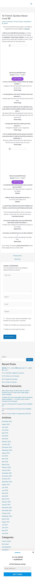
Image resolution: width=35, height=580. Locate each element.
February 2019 (6, 502)
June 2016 (5, 533)
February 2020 (6, 467)
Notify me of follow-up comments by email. (18, 325)
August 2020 (6, 453)
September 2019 (7, 481)
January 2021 (6, 444)
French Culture (18, 21)
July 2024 (5, 427)
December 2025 (7, 421)
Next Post (17, 259)
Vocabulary (27, 21)
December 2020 (7, 447)
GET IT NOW (17, 79)
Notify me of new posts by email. (15, 329)
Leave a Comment (7, 21)
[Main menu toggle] (31, 4)
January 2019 (6, 504)
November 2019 (7, 476)
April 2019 (5, 496)
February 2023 (6, 441)
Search (4, 357)
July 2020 (5, 456)
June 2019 (5, 490)
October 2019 (6, 479)
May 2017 (5, 530)
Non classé (5, 544)
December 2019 (7, 473)
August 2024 (6, 424)
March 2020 (5, 464)
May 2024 (5, 433)
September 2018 (7, 516)
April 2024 (5, 436)
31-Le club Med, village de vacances (13, 373)
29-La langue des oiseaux (9, 379)
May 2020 (5, 458)
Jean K (4, 404)
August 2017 (5, 522)
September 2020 (7, 450)
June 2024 (5, 430)
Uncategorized (6, 547)
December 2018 (6, 507)
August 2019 (6, 484)
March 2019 (5, 499)
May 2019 (5, 493)
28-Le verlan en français (9, 382)
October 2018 (6, 513)
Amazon (26, 29)
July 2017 (5, 525)
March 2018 (5, 519)
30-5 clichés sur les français (10, 376)
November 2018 (6, 510)
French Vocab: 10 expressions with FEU (19, 413)
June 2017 (5, 527)
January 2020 (6, 470)
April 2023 (5, 438)
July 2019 (5, 487)
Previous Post (17, 255)
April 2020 (5, 461)
